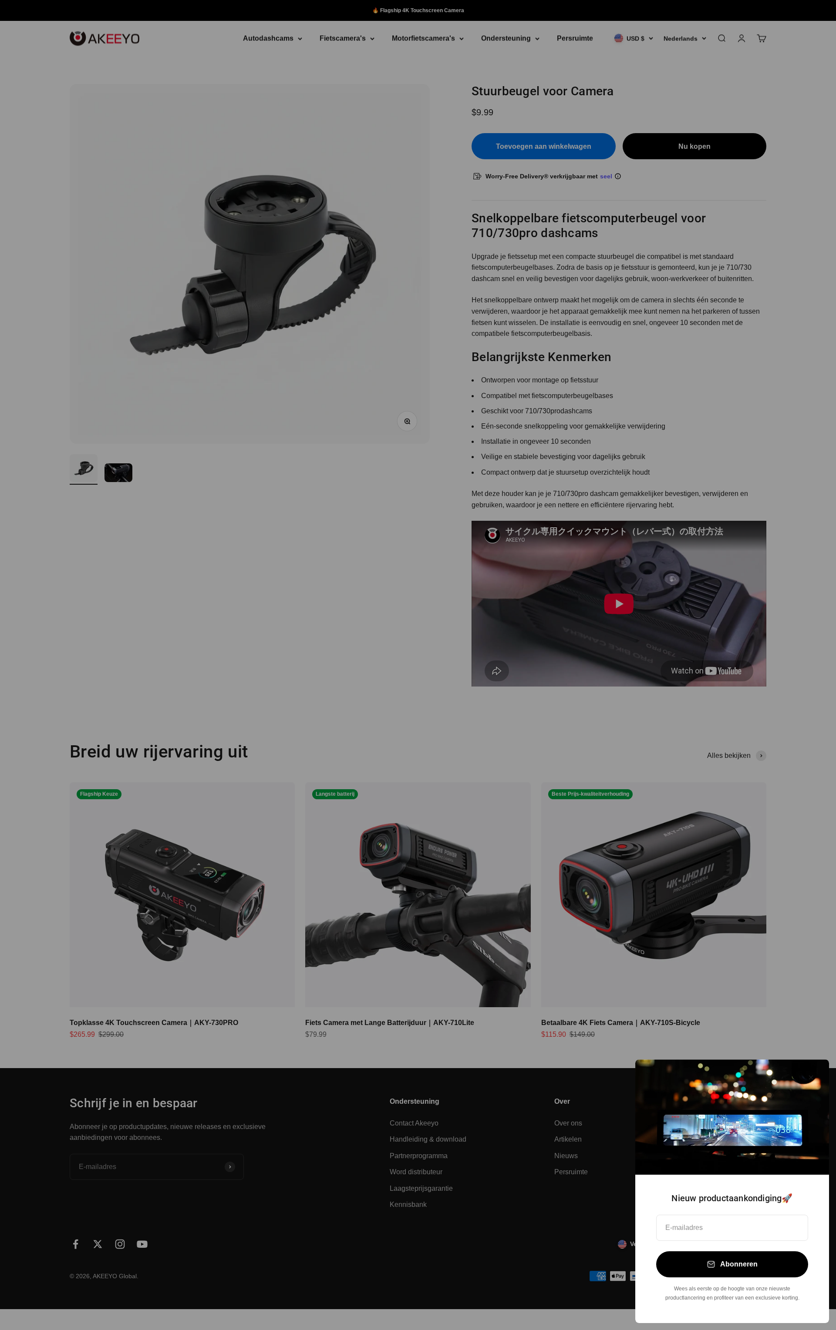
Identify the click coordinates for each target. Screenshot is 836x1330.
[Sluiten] (811, 1077)
